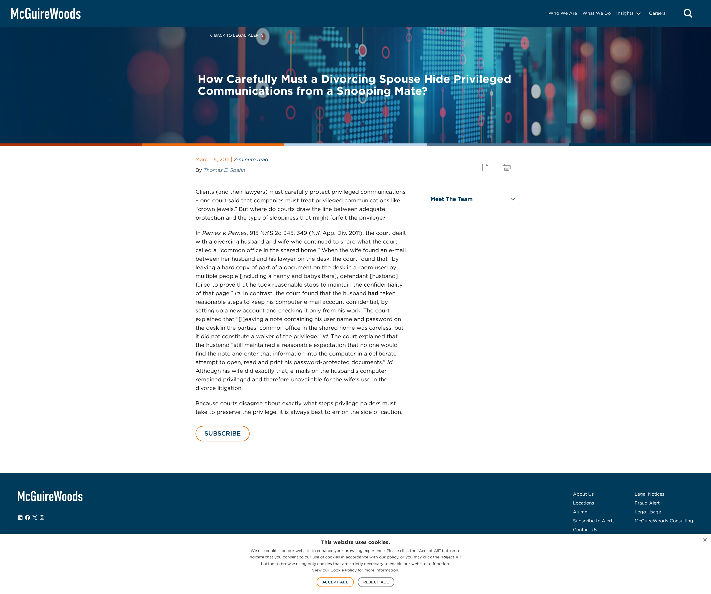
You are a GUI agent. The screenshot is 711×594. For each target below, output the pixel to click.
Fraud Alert (647, 503)
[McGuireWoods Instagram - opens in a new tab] (41, 517)
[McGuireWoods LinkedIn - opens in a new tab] (20, 517)
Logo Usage (648, 512)
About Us (583, 494)
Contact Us (585, 529)
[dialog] (355, 564)
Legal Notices (649, 494)
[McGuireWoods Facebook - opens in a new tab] (27, 517)
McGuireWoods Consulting (664, 520)
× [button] (705, 540)
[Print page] (506, 167)
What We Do (596, 13)
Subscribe (222, 433)
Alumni (581, 512)
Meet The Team (451, 199)
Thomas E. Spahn (224, 170)
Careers (657, 13)
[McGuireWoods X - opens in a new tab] (34, 517)
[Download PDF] (485, 167)
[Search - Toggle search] (688, 13)
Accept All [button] (335, 582)
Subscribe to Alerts (594, 520)
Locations (583, 503)
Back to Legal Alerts (239, 35)
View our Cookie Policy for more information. (355, 570)
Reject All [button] (376, 582)
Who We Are (563, 13)
